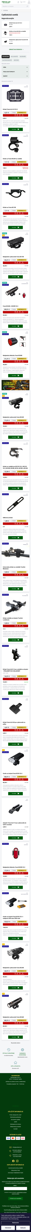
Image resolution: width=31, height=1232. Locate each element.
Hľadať (27, 6)
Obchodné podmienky (15, 1117)
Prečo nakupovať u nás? (15, 1115)
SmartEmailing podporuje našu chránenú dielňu (15, 1210)
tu (17, 1219)
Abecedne (16, 60)
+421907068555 (17, 1151)
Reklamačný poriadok (15, 1126)
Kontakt (15, 1129)
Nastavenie (15, 1222)
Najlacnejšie (14, 56)
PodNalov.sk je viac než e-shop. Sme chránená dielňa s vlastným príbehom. (15, 1206)
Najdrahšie (23, 56)
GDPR (15, 1121)
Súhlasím (23, 1228)
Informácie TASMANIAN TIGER (15, 1172)
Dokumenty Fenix (15, 1170)
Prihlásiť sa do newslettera (15, 1198)
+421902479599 (17, 1155)
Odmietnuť (8, 1228)
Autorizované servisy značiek (15, 1168)
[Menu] (29, 2)
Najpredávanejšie (7, 60)
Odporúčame (5, 56)
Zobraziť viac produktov (15, 49)
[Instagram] (17, 1160)
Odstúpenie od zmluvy (15, 1124)
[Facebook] (13, 1160)
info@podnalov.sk (17, 1147)
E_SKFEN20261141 (21, 112)
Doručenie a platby (15, 1119)
